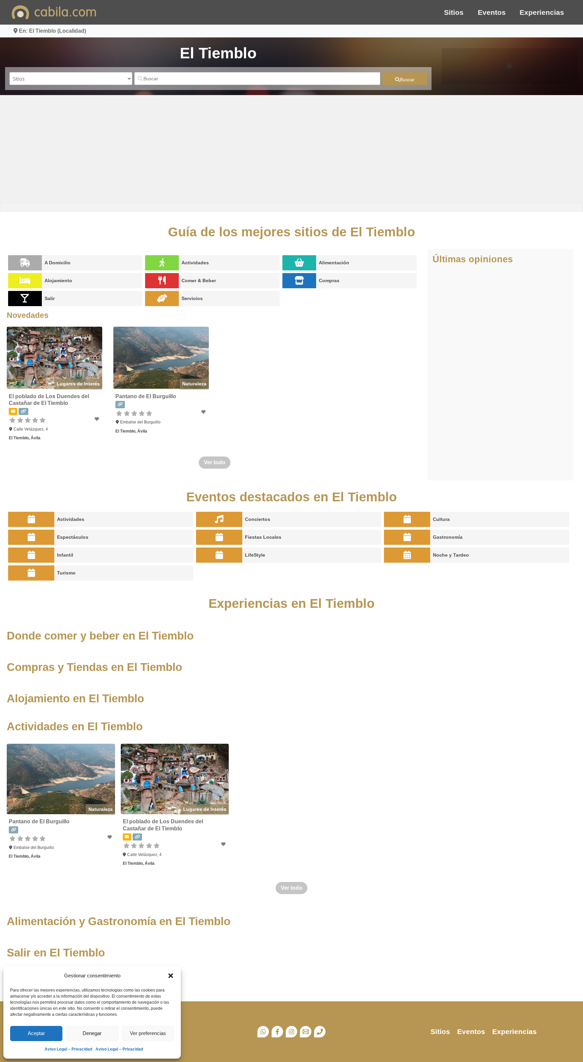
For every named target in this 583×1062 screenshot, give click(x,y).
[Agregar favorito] (97, 419)
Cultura (441, 519)
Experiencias (542, 12)
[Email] (305, 1031)
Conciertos (257, 519)
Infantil (65, 555)
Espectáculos (72, 537)
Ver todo (214, 462)
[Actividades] (162, 262)
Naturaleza (194, 383)
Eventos (492, 12)
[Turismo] (31, 573)
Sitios (454, 12)
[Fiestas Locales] (219, 537)
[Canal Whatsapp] (263, 1031)
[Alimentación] (299, 262)
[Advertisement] (291, 149)
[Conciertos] (219, 519)
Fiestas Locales (263, 537)
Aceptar (36, 1033)
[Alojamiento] (25, 280)
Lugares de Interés (78, 383)
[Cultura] (407, 519)
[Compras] (299, 280)
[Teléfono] (320, 1031)
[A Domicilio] (25, 262)
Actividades (195, 262)
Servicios (192, 298)
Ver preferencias (148, 1033)
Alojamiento (58, 280)
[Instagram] (291, 1031)
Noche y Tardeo (451, 555)
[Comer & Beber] (162, 280)
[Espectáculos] (31, 537)
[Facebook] (277, 1031)
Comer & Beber (199, 280)
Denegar (92, 1033)
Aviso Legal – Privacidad (68, 1049)
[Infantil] (31, 555)
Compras (329, 280)
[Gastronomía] (407, 537)
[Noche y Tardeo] (407, 555)
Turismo (66, 573)
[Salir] (25, 298)
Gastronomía (448, 537)
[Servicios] (162, 298)
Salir (50, 298)
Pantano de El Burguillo (145, 396)
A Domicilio (58, 262)
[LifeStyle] (219, 555)
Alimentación (334, 262)
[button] (170, 975)
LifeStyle (255, 555)
